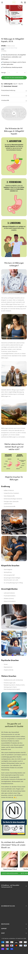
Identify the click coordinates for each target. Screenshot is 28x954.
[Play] (14, 113)
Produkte (4, 939)
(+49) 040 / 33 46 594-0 (8, 914)
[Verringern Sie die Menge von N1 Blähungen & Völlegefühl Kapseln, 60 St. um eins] (9, 72)
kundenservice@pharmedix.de (11, 917)
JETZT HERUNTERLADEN (10, 873)
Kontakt (3, 935)
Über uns (4, 944)
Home (3, 937)
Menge (3, 72)
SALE (2, 942)
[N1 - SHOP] (14, 2)
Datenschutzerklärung (8, 930)
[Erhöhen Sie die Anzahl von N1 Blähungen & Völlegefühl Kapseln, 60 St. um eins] (25, 72)
